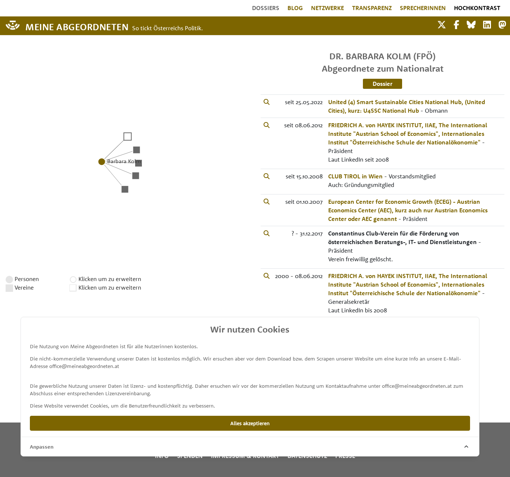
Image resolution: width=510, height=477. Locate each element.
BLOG (295, 8)
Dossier (382, 83)
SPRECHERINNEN (423, 8)
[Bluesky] (471, 23)
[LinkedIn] (487, 23)
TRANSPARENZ (372, 8)
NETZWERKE (327, 8)
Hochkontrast (477, 8)
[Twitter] (441, 23)
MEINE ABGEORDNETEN (76, 26)
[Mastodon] (502, 23)
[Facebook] (456, 23)
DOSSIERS (265, 8)
